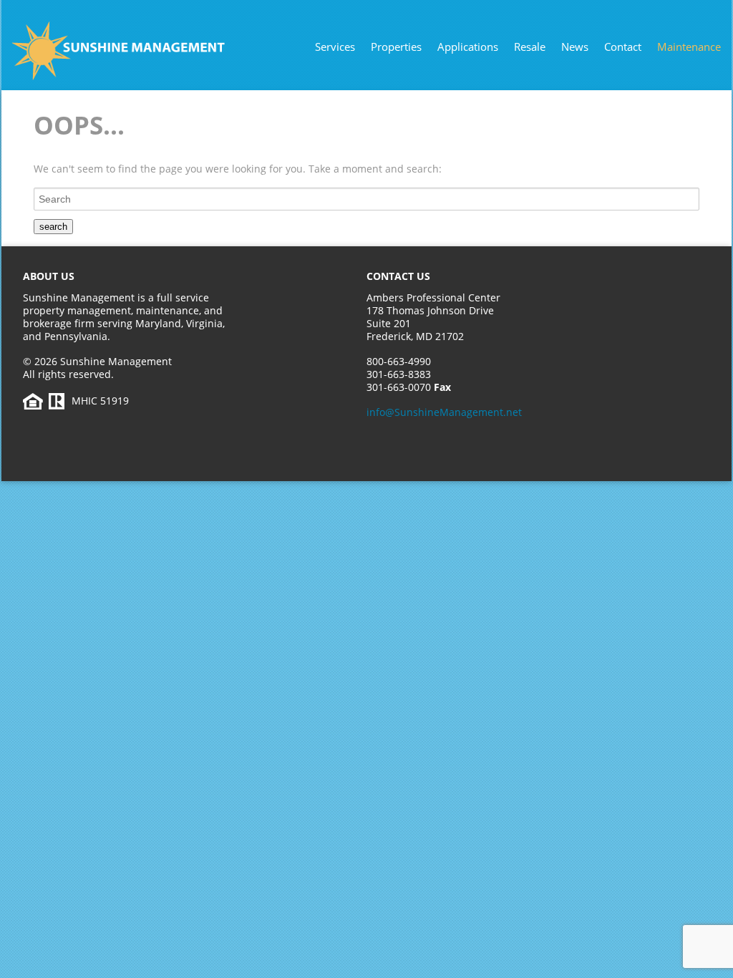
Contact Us (398, 276)
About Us (48, 276)
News (574, 46)
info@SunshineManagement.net (444, 412)
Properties (396, 46)
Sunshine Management (148, 51)
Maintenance (689, 46)
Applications (467, 46)
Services (335, 46)
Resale (529, 46)
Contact (622, 46)
